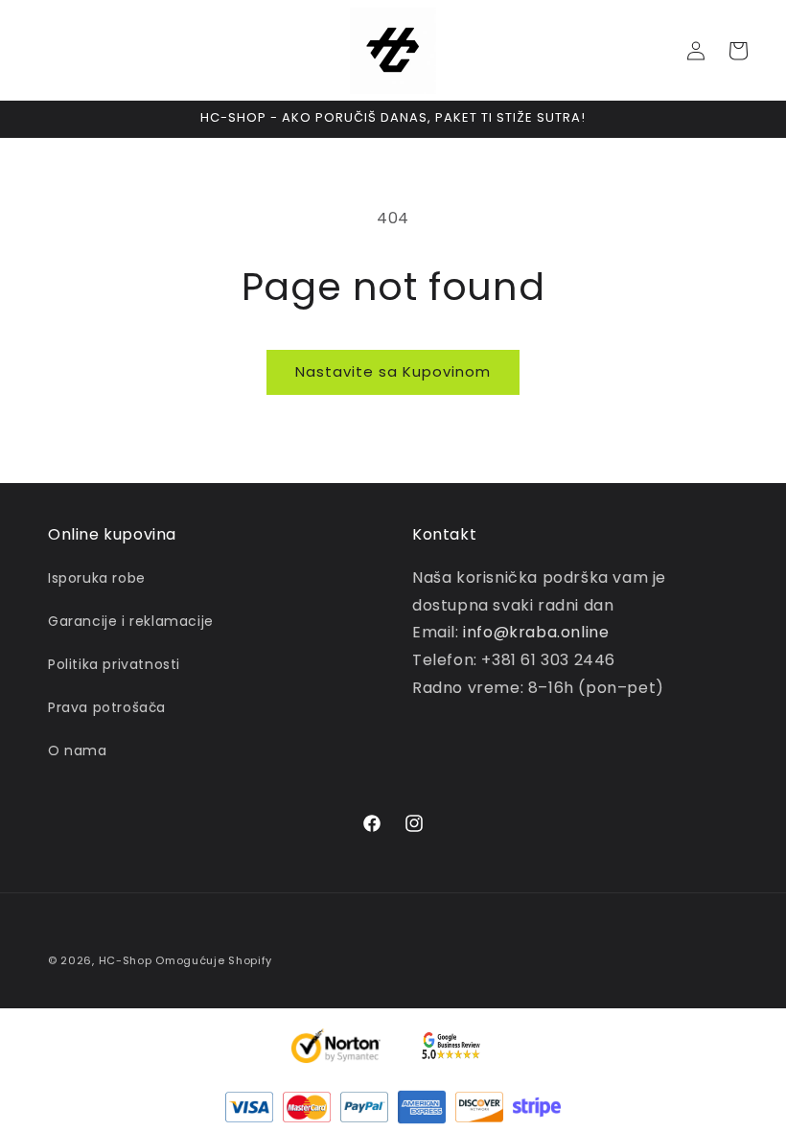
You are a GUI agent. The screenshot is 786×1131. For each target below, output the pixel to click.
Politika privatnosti (114, 664)
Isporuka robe (97, 578)
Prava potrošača (107, 707)
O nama (77, 750)
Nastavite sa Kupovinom (393, 371)
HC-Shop (125, 960)
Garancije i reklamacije (131, 621)
